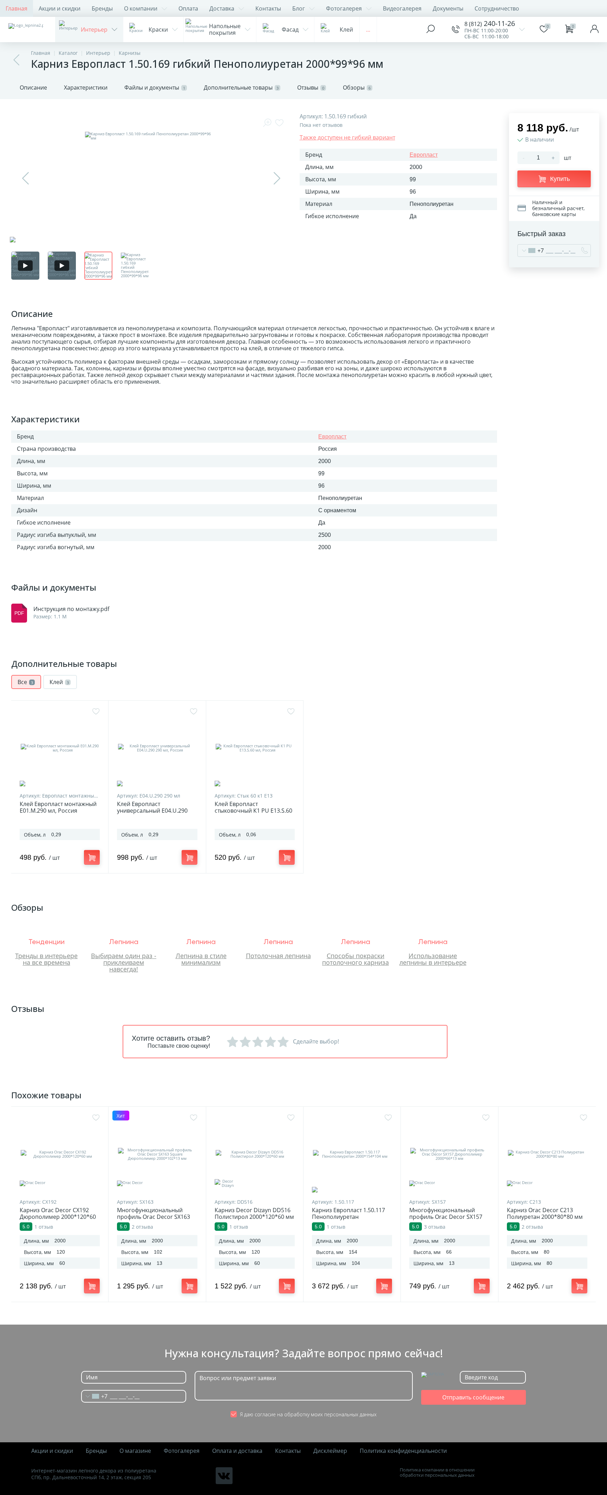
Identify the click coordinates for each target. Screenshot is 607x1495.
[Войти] (594, 29)
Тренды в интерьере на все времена (46, 959)
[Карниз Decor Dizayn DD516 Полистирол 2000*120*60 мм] (255, 1154)
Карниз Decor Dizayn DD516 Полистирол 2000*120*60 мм (254, 1213)
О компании (140, 8)
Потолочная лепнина (278, 955)
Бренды (102, 8)
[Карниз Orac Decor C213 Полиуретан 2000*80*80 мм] (547, 1154)
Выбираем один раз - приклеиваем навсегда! (123, 962)
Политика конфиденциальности (403, 1451)
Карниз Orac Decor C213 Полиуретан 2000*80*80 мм (545, 1213)
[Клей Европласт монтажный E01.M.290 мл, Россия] (60, 748)
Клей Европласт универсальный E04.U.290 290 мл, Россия (152, 811)
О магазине (135, 1451)
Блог (298, 8)
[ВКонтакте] (224, 1475)
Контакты (268, 8)
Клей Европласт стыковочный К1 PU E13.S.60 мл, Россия (253, 811)
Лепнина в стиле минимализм (201, 959)
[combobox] (531, 250)
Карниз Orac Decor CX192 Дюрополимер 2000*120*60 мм (58, 1217)
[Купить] (92, 857)
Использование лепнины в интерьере (432, 959)
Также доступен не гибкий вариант (347, 137)
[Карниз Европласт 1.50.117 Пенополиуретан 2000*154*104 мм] (352, 1154)
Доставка (221, 8)
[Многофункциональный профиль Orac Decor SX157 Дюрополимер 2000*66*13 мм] (449, 1154)
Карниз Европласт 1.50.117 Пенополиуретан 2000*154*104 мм (348, 1217)
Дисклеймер (330, 1451)
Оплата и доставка (237, 1451)
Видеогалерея (402, 8)
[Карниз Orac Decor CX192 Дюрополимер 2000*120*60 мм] (60, 1154)
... (368, 29)
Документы (448, 8)
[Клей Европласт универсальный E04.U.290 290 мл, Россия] (157, 748)
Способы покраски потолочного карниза (355, 959)
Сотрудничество (497, 8)
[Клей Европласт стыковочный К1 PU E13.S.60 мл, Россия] (255, 748)
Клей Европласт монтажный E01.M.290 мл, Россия (58, 807)
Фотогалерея (344, 8)
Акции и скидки (59, 8)
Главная (16, 8)
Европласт (424, 155)
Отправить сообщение (473, 1397)
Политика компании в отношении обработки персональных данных (437, 1472)
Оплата (188, 8)
